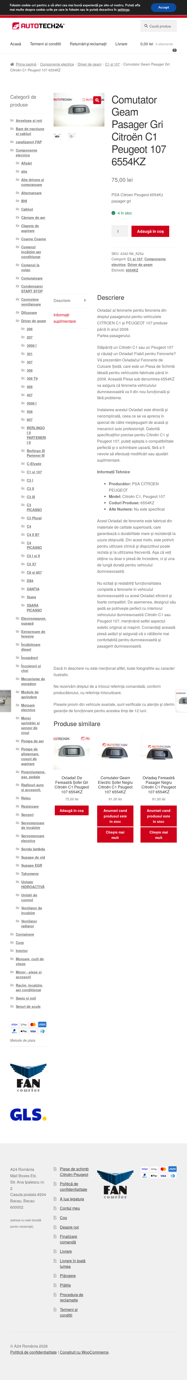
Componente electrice (57, 64)
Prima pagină (26, 64)
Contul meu (70, 1208)
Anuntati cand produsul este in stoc (115, 816)
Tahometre (30, 873)
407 (30, 394)
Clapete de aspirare (30, 228)
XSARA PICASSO (34, 607)
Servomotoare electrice (32, 838)
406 (30, 386)
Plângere (68, 1275)
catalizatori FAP (29, 141)
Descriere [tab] (62, 300)
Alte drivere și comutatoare (32, 182)
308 (30, 370)
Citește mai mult (115, 835)
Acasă (15, 44)
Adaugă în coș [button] (72, 810)
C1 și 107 (112, 64)
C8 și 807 (34, 572)
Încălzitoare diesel (30, 647)
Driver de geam (90, 64)
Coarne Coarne (33, 238)
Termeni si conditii (45, 44)
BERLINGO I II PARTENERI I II (36, 435)
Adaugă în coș (150, 231)
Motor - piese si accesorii (29, 974)
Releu (26, 798)
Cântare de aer (33, 217)
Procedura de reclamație (71, 1297)
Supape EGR (31, 865)
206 (30, 328)
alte (24, 171)
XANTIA (33, 588)
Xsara (31, 596)
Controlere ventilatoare (31, 302)
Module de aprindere (30, 694)
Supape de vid (33, 857)
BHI (24, 200)
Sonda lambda (33, 848)
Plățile (65, 1285)
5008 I (32, 403)
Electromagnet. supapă (33, 621)
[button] (97, 100)
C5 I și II (33, 555)
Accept (163, 7)
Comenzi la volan (30, 267)
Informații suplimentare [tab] (65, 318)
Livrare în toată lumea (72, 1263)
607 (30, 419)
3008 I (32, 345)
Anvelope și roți (29, 120)
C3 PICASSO (34, 507)
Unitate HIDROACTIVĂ (33, 884)
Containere (25, 934)
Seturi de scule (28, 1006)
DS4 (30, 580)
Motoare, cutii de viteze (30, 961)
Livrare (121, 44)
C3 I (30, 480)
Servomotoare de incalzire (32, 825)
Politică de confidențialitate (73, 1186)
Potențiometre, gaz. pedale (33, 774)
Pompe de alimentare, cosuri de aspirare (30, 756)
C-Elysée (34, 463)
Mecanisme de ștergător (33, 681)
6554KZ (132, 270)
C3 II (30, 488)
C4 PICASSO (34, 545)
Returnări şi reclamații (88, 44)
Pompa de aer (32, 741)
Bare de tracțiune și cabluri (30, 131)
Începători (29, 657)
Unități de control (29, 897)
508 (30, 411)
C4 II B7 (33, 534)
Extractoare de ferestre (33, 634)
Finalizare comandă (68, 1239)
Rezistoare (30, 806)
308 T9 (32, 378)
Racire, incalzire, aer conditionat (29, 987)
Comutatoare (32, 278)
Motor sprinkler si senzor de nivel (30, 725)
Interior (22, 950)
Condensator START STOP (32, 288)
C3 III (31, 496)
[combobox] (158, 26)
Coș (63, 1217)
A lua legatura (72, 1199)
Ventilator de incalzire (31, 910)
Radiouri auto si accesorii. (32, 787)
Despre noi (69, 1227)
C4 (29, 526)
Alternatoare (31, 192)
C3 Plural (34, 517)
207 (30, 337)
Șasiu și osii (26, 998)
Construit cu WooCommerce (84, 1352)
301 (30, 353)
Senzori (27, 814)
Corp (20, 942)
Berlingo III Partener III (36, 453)
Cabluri (27, 209)
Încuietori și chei (31, 668)
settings (123, 10)
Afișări (26, 163)
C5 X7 (31, 564)
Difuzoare (29, 312)
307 (30, 362)
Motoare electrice (28, 707)
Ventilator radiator (29, 923)
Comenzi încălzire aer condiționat (31, 251)
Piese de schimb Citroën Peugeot (74, 1171)
